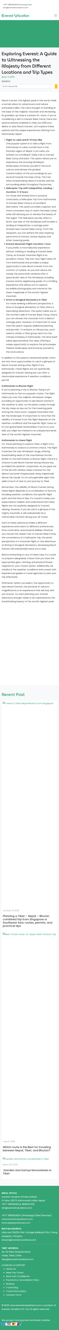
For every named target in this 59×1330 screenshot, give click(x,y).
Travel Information (16, 1291)
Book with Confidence (18, 1276)
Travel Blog (12, 1287)
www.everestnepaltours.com (17, 1219)
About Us (11, 1268)
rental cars (33, 1312)
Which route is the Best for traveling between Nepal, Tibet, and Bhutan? (27, 1148)
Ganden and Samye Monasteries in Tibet (27, 1171)
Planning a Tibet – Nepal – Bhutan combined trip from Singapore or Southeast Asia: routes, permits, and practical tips (27, 921)
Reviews (10, 1283)
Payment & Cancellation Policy (22, 1280)
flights (5, 1316)
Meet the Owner (15, 1272)
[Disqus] (29, 643)
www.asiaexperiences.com (16, 1222)
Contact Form (13, 1294)
